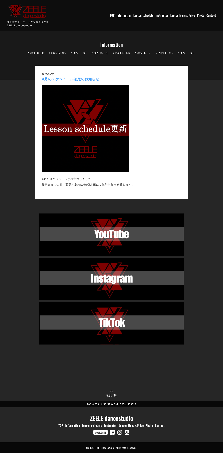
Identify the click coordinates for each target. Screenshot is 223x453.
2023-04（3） (123, 53)
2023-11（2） (80, 53)
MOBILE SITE (100, 432)
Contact (211, 15)
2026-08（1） (38, 53)
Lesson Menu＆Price (182, 15)
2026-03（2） (59, 53)
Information (124, 15)
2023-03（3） (145, 53)
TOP (112, 15)
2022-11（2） (187, 53)
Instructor (162, 15)
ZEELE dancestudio (111, 418)
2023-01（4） (166, 53)
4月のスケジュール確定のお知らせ (70, 79)
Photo (200, 15)
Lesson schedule (143, 15)
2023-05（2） (102, 53)
